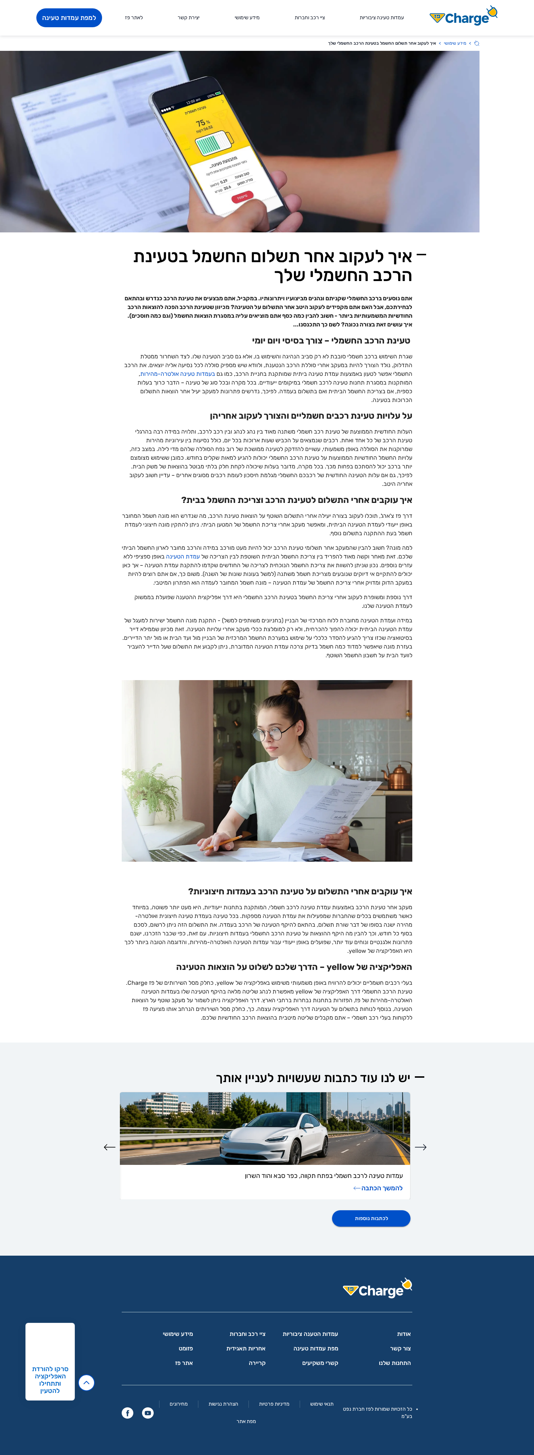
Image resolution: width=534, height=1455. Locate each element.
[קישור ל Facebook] (127, 1413)
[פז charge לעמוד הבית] (267, 1290)
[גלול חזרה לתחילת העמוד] (86, 1382)
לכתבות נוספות (371, 1218)
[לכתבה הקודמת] (420, 1147)
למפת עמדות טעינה (69, 18)
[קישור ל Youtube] (148, 1413)
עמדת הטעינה (183, 556)
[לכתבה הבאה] (109, 1147)
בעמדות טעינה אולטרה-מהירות (177, 373)
